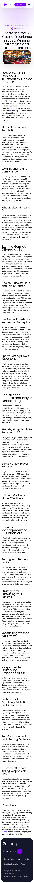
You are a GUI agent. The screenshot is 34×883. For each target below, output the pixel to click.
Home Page (9, 859)
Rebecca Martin (18, 28)
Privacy (14, 877)
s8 (10, 111)
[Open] (29, 4)
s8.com (4, 832)
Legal (26, 877)
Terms (20, 877)
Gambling (8, 26)
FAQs (27, 859)
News (19, 859)
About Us (7, 877)
